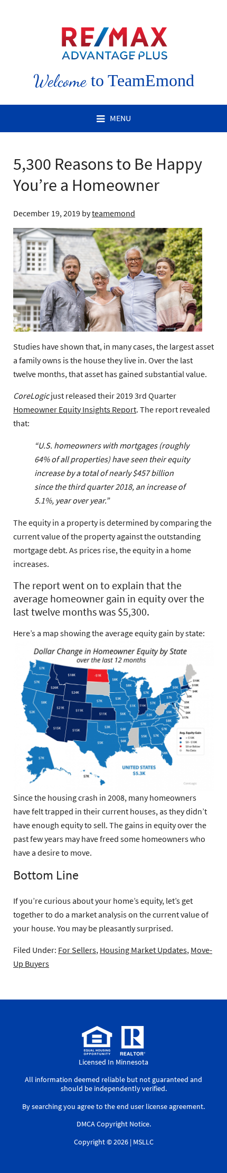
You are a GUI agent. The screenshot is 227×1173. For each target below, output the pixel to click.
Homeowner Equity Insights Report (74, 409)
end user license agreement (160, 1106)
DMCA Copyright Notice (113, 1124)
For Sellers (77, 950)
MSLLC (143, 1142)
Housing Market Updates (143, 950)
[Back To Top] (208, 1143)
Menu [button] (120, 118)
